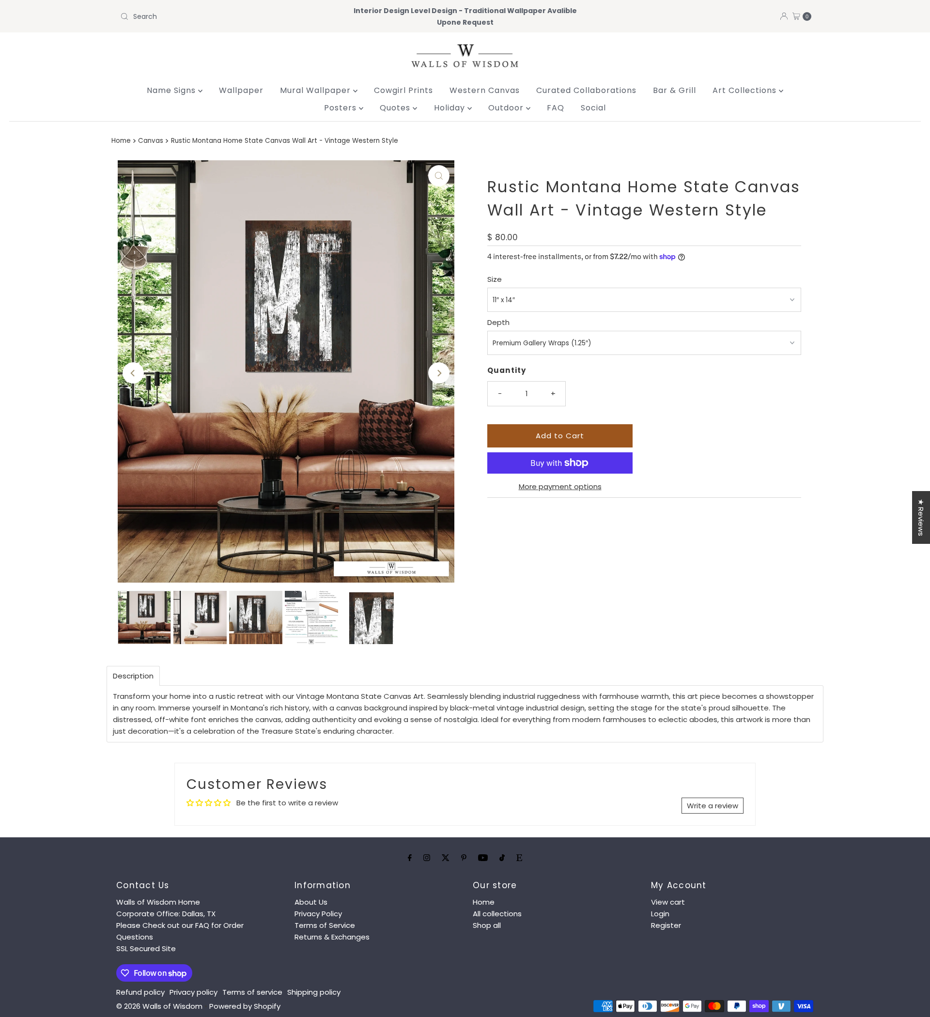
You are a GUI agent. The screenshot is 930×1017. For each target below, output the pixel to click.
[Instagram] (426, 857)
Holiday (450, 107)
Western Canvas (485, 90)
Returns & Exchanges (332, 937)
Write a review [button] (712, 806)
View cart (668, 902)
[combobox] (229, 16)
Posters (341, 107)
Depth (498, 322)
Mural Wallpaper (316, 90)
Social (593, 107)
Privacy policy (193, 992)
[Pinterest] (463, 857)
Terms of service (252, 992)
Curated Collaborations (586, 90)
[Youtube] (483, 857)
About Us (310, 902)
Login (660, 914)
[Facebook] (410, 857)
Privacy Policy (318, 914)
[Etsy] (519, 857)
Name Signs (172, 90)
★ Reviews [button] (921, 517)
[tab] (133, 676)
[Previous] (133, 373)
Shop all (487, 925)
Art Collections (746, 90)
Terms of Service (324, 925)
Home (121, 140)
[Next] (439, 373)
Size (494, 279)
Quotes (396, 107)
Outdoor (507, 107)
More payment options (560, 486)
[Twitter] (446, 857)
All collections (497, 914)
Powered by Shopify (244, 1006)
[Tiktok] (502, 857)
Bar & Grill (674, 90)
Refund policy (140, 992)
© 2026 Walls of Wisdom (159, 1006)
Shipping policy (314, 992)
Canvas (150, 140)
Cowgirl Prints (403, 90)
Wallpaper (241, 90)
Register (666, 925)
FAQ (555, 107)
